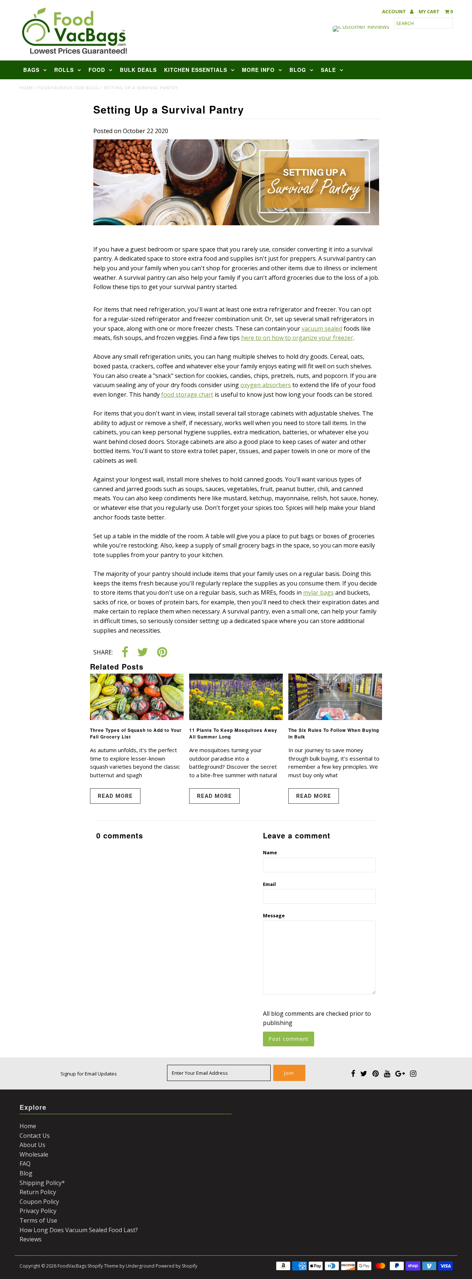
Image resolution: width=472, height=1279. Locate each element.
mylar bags (318, 592)
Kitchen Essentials (195, 69)
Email (269, 884)
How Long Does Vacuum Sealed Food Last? (79, 1230)
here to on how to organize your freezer (297, 338)
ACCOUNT (394, 11)
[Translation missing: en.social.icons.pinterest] (162, 652)
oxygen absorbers (265, 385)
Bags (31, 69)
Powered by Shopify (176, 1266)
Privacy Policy (38, 1211)
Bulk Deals (138, 69)
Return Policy (38, 1192)
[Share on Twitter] (142, 652)
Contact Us (35, 1136)
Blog (297, 69)
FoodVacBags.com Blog (68, 87)
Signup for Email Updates (88, 1073)
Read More (115, 796)
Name (270, 852)
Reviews (31, 1239)
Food (96, 69)
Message (274, 915)
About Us (32, 1145)
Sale (328, 69)
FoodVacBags (72, 1266)
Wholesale (34, 1154)
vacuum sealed (322, 328)
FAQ (25, 1164)
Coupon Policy (39, 1202)
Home (26, 87)
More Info (258, 69)
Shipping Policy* (42, 1183)
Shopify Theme (102, 1266)
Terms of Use (38, 1220)
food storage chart (187, 394)
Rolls (64, 69)
